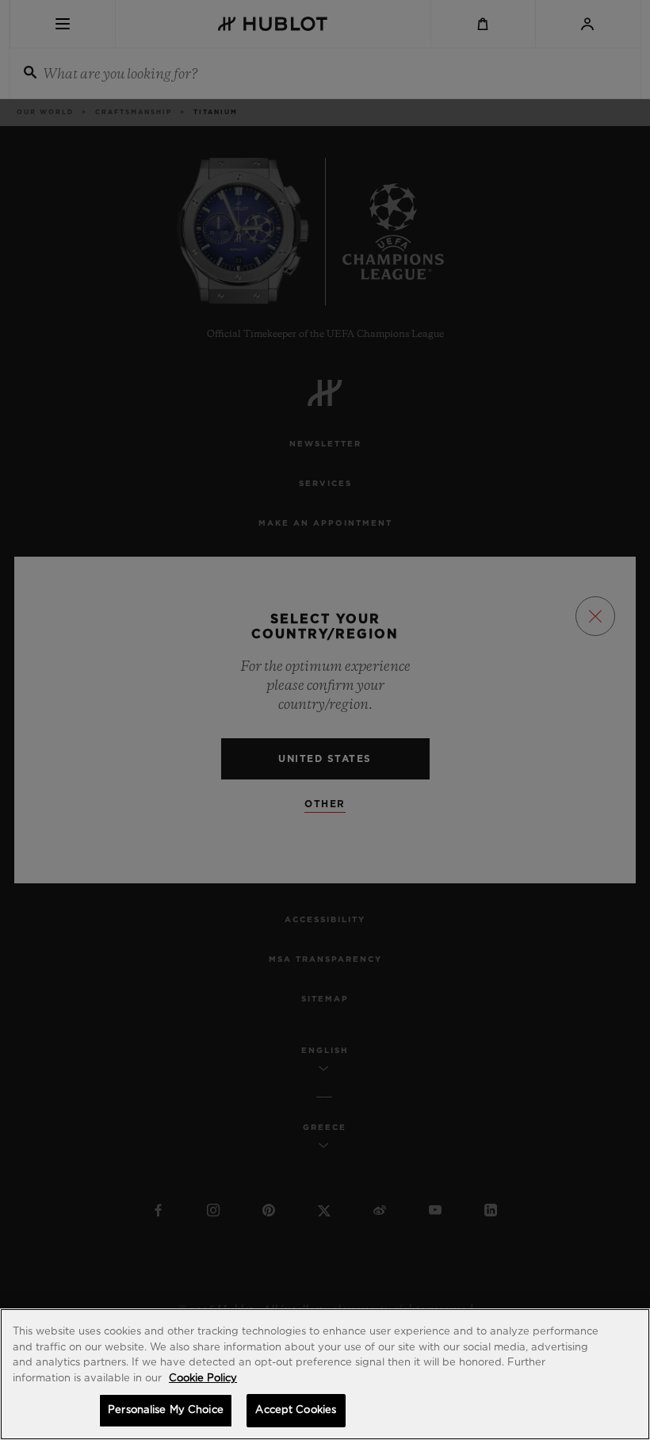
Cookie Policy (203, 1378)
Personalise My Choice (166, 1410)
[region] (325, 1374)
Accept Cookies (295, 1410)
